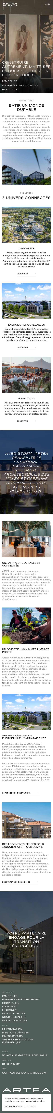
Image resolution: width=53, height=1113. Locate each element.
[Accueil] (10, 4)
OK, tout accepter (13, 1107)
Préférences (30, 1107)
